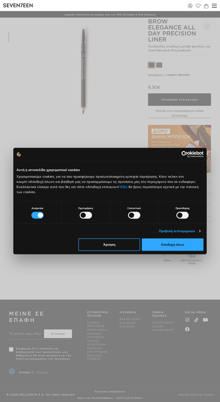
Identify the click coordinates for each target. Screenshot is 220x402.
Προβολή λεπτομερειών (177, 231)
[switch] (86, 215)
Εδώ (124, 187)
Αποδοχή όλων (172, 244)
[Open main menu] (214, 6)
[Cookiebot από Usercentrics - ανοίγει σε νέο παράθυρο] (184, 154)
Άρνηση (109, 244)
